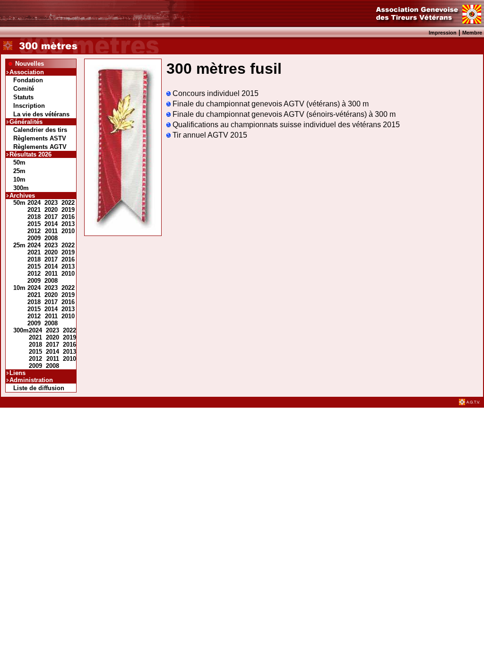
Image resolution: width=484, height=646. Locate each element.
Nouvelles (29, 63)
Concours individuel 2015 (215, 93)
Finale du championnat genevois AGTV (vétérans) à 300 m (270, 104)
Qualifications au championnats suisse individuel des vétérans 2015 (285, 125)
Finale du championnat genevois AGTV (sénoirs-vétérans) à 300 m (283, 114)
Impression (443, 32)
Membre (472, 32)
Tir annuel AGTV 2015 (209, 135)
